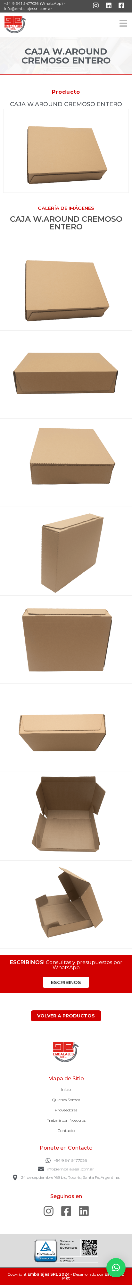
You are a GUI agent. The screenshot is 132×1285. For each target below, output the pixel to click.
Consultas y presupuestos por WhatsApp (66, 965)
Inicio (66, 1089)
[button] (116, 1267)
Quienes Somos (66, 1099)
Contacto (66, 1130)
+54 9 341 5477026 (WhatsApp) (33, 3)
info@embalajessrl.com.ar (28, 8)
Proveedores (66, 1110)
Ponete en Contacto (66, 1148)
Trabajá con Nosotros (66, 1120)
